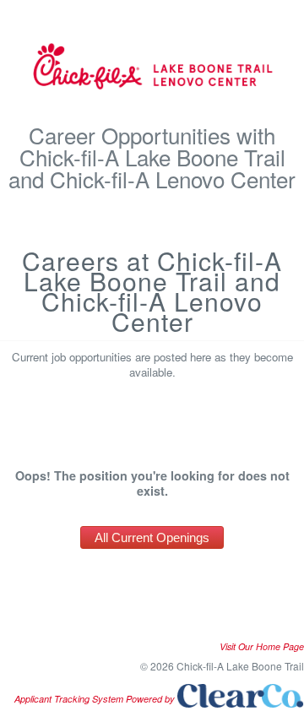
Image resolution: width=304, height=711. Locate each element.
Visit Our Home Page (262, 646)
